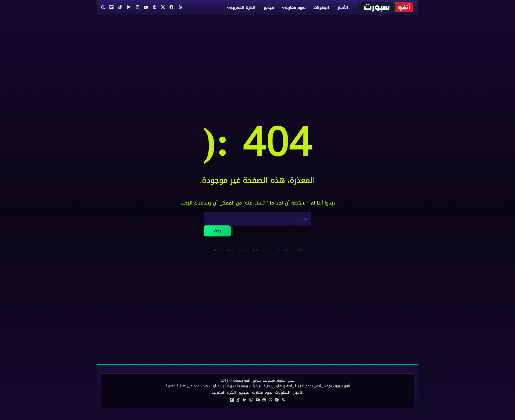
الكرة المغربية (242, 7)
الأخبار (343, 7)
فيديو (269, 7)
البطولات (321, 7)
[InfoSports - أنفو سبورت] (386, 7)
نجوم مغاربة (295, 7)
